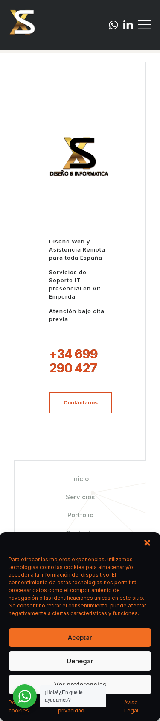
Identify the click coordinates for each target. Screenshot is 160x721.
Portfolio (80, 515)
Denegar (80, 661)
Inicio (80, 479)
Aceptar (80, 637)
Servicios (80, 497)
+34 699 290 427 (73, 360)
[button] (147, 543)
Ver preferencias (80, 684)
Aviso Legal (131, 706)
